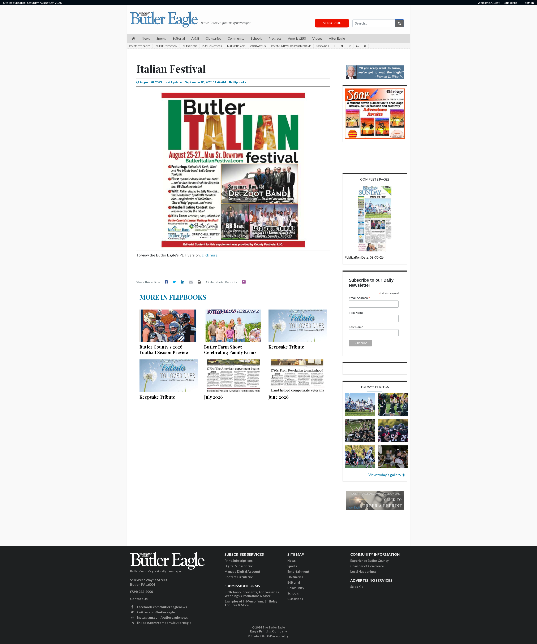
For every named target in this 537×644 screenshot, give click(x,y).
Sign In (529, 2)
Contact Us (258, 46)
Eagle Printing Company (268, 631)
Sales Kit (356, 586)
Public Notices (212, 46)
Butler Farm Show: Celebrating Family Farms (230, 349)
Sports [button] (161, 38)
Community (295, 588)
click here (210, 255)
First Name (356, 312)
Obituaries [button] (213, 38)
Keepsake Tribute (286, 347)
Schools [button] (256, 38)
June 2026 (278, 397)
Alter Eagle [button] (337, 38)
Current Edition (166, 46)
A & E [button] (195, 38)
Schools (293, 593)
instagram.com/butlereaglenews (162, 617)
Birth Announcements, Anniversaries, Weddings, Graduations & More (251, 594)
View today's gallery (385, 474)
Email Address (359, 298)
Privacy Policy (279, 636)
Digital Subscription (239, 566)
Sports (292, 566)
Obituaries (295, 577)
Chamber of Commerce (367, 566)
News (291, 560)
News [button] (146, 38)
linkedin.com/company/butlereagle (163, 622)
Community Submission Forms (291, 46)
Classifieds (190, 46)
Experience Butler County (369, 560)
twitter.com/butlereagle (155, 612)
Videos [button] (317, 38)
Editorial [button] (178, 38)
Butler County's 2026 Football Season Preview (164, 349)
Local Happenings (363, 571)
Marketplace (236, 46)
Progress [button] (275, 38)
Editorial (293, 582)
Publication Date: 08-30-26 (364, 257)
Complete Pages (139, 46)
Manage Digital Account (242, 571)
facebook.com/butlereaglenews (161, 607)
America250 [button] (297, 38)
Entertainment (298, 571)
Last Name (356, 327)
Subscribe (510, 2)
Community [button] (236, 38)
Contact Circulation (239, 577)
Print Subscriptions (238, 560)
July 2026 (213, 397)
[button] (133, 38)
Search (324, 46)
